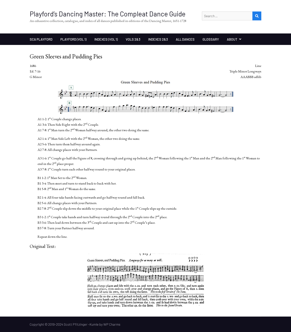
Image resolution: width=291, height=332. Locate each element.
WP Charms (111, 324)
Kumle (94, 324)
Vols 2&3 (133, 39)
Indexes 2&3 (158, 39)
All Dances (185, 39)
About (232, 39)
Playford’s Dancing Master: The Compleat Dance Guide (107, 14)
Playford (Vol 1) (73, 39)
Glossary (211, 39)
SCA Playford (41, 39)
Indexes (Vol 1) (106, 39)
